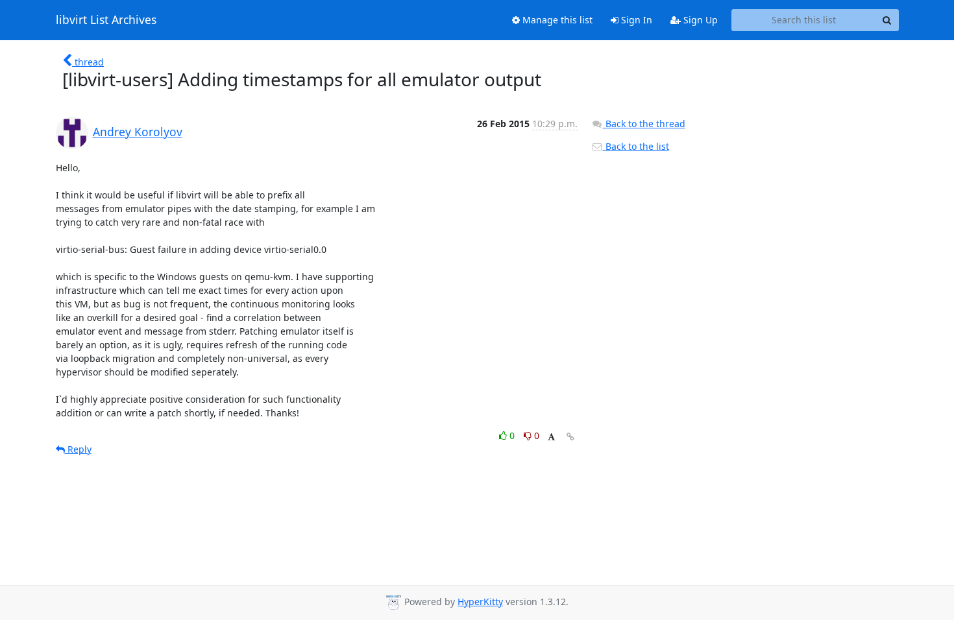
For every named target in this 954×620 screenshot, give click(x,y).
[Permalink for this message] (570, 437)
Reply (78, 449)
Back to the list (636, 146)
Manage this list (556, 20)
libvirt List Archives (106, 20)
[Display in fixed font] (551, 437)
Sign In (635, 20)
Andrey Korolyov (137, 131)
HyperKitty (480, 601)
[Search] (887, 20)
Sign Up (699, 20)
